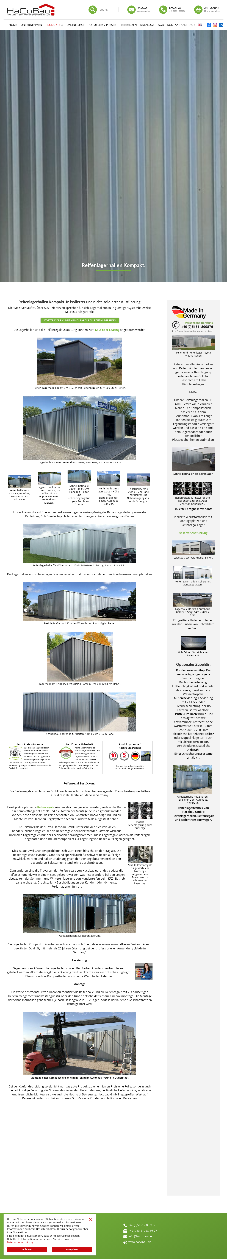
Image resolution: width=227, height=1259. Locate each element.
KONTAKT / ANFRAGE (181, 25)
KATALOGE (147, 25)
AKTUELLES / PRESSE (102, 25)
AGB (161, 25)
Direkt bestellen (212, 10)
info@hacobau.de (140, 1236)
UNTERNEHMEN (31, 25)
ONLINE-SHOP (76, 25)
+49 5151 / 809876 (177, 11)
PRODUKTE (53, 25)
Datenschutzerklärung (20, 1242)
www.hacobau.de (139, 1242)
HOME (13, 25)
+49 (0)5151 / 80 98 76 (142, 1225)
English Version (200, 26)
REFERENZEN (128, 25)
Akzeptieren (72, 1249)
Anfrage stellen (143, 11)
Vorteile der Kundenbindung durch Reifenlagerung (80, 320)
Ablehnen (27, 1249)
